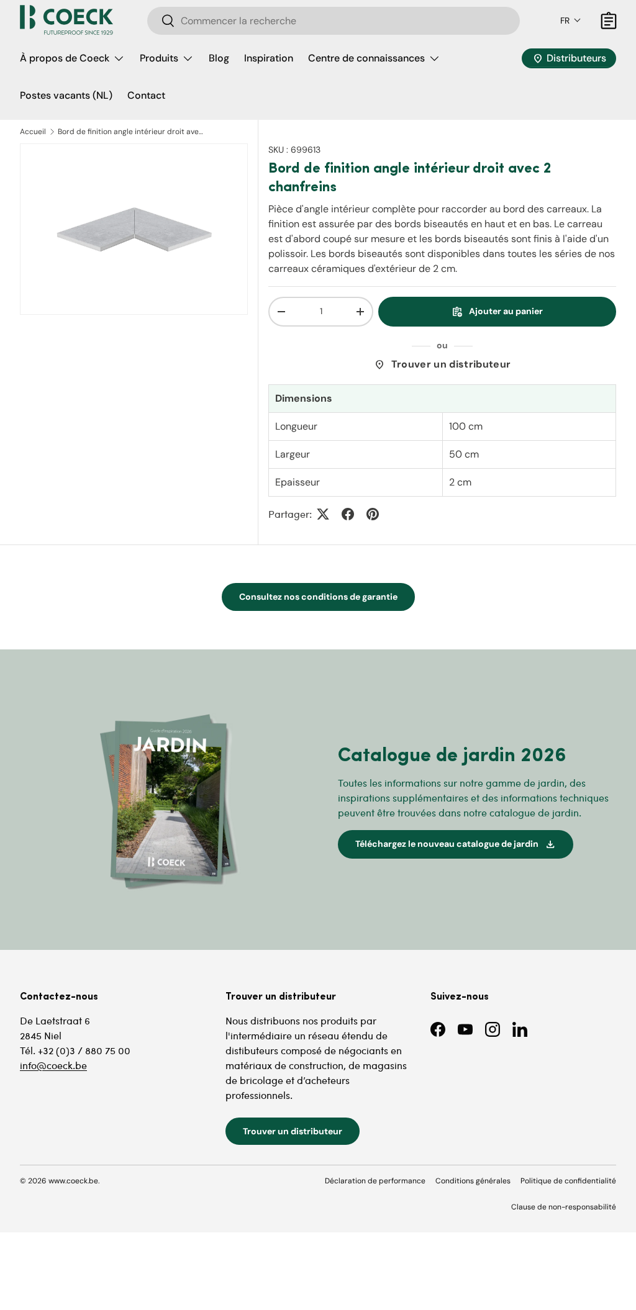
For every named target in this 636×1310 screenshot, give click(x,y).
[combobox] (333, 21)
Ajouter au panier (497, 311)
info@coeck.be (53, 1065)
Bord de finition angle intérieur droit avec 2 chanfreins (132, 132)
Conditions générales (473, 1181)
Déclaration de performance (375, 1181)
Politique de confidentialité (568, 1181)
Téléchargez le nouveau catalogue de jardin (455, 844)
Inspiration (268, 58)
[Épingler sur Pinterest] (372, 514)
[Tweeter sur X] (323, 514)
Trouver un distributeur (442, 364)
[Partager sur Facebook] (347, 514)
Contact (146, 95)
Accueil (33, 132)
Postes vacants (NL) (66, 95)
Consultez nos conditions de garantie (318, 596)
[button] (571, 20)
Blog (219, 58)
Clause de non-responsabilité (563, 1207)
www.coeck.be (73, 1181)
